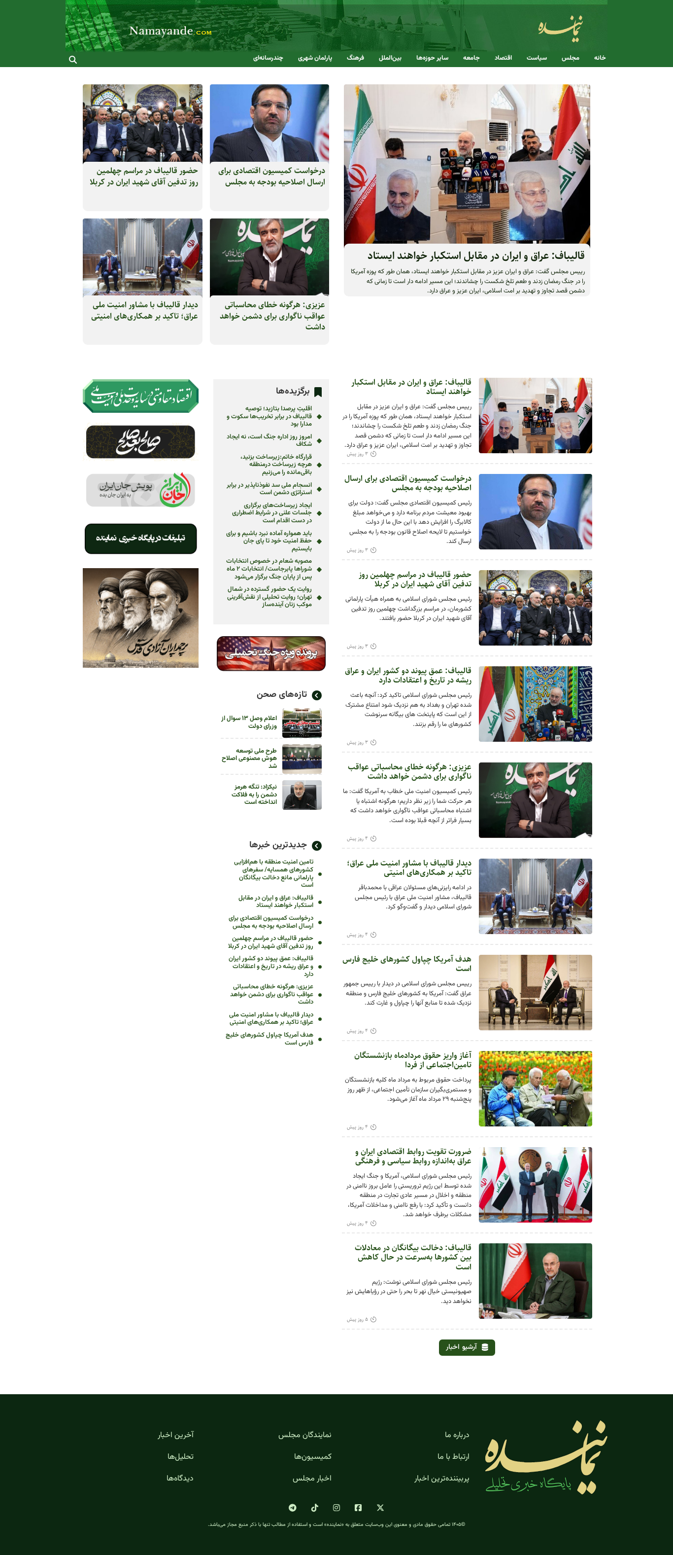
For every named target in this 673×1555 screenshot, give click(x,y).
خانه (600, 58)
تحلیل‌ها (181, 1457)
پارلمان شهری (315, 58)
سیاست (537, 58)
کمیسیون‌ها (313, 1457)
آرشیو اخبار (461, 1347)
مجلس (570, 58)
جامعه (471, 58)
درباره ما (457, 1436)
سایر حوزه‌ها (432, 58)
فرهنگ (355, 58)
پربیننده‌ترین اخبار (442, 1479)
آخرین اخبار (176, 1436)
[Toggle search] (73, 59)
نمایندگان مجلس (305, 1436)
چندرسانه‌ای (268, 58)
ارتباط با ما (453, 1457)
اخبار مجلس (312, 1479)
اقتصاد (503, 58)
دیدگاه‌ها (180, 1479)
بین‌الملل (390, 58)
